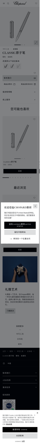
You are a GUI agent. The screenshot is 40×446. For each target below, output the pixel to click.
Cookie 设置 (20, 441)
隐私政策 (9, 424)
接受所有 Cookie (20, 430)
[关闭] (37, 413)
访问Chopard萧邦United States (20, 225)
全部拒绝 (20, 436)
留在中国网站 (20, 232)
